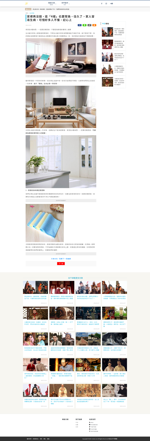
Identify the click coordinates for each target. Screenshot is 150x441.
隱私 (44, 439)
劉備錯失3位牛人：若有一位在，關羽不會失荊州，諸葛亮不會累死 (88, 323)
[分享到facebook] (80, 25)
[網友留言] (94, 25)
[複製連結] (89, 25)
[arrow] (31, 3)
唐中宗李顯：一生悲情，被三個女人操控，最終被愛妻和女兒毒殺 (114, 375)
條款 (41, 439)
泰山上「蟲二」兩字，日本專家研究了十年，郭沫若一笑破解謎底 (114, 400)
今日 (77, 422)
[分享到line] (85, 25)
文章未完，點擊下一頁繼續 (61, 259)
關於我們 (29, 439)
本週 (77, 424)
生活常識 (32, 13)
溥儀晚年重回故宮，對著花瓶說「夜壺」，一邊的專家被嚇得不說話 (61, 376)
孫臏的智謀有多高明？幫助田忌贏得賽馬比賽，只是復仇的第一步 (35, 400)
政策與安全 (35, 439)
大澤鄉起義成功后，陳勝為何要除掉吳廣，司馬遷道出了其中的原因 (114, 297)
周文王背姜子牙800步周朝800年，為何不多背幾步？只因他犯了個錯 (62, 401)
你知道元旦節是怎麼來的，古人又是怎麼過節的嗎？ (88, 400)
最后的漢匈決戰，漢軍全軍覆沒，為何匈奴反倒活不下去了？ (88, 297)
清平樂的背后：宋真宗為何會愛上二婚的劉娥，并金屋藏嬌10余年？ (35, 376)
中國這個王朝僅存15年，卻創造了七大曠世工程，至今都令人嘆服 (88, 349)
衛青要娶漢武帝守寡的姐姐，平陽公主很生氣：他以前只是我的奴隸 (35, 349)
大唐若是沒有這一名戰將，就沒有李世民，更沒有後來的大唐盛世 (35, 323)
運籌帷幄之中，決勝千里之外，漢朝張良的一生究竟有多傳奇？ (114, 349)
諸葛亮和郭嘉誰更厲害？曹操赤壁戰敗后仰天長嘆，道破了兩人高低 (62, 349)
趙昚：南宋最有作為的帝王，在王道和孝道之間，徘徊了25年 (88, 375)
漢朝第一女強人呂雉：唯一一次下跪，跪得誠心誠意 (62, 323)
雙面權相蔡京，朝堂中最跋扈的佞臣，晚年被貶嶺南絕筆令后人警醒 (62, 297)
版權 (48, 439)
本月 (77, 427)
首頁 (27, 13)
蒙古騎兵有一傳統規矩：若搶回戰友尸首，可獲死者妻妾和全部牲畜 (51, 9)
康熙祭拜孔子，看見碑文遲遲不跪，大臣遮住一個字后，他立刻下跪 (114, 324)
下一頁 (61, 264)
